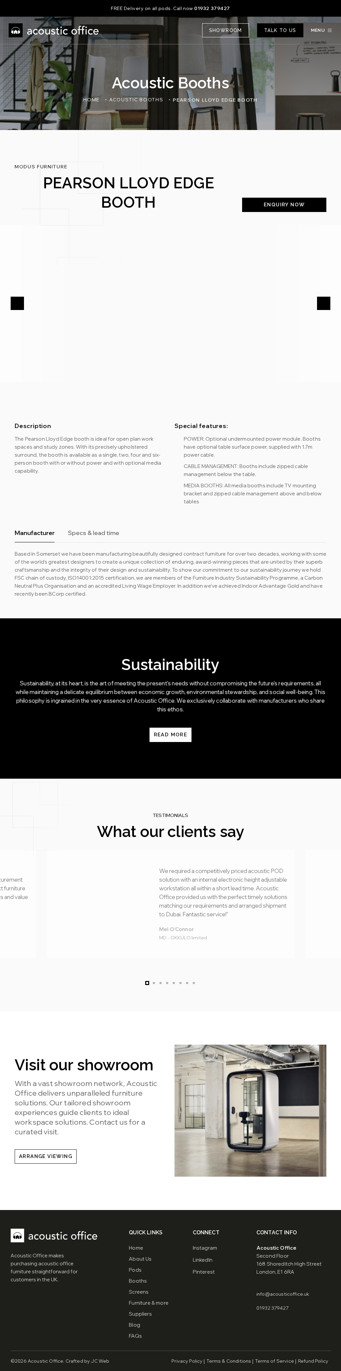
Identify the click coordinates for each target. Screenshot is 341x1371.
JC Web (100, 1361)
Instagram (205, 1248)
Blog (134, 1325)
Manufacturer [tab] (35, 533)
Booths (138, 1281)
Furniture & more (149, 1303)
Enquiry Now (284, 205)
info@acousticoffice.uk (283, 1294)
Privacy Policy (186, 1361)
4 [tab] (167, 983)
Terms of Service (274, 1361)
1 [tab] (147, 983)
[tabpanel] (170, 574)
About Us (140, 1259)
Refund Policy (313, 1361)
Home (91, 100)
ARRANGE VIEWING (45, 1156)
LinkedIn (202, 1260)
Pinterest (204, 1272)
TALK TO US (280, 30)
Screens (139, 1292)
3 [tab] (161, 983)
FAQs (135, 1336)
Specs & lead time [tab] (93, 533)
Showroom (225, 30)
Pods (135, 1270)
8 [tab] (194, 983)
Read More (170, 735)
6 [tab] (180, 983)
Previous (17, 303)
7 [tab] (187, 983)
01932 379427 (212, 8)
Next (323, 303)
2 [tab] (154, 983)
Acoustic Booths (136, 100)
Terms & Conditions (228, 1361)
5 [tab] (174, 983)
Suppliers (140, 1314)
